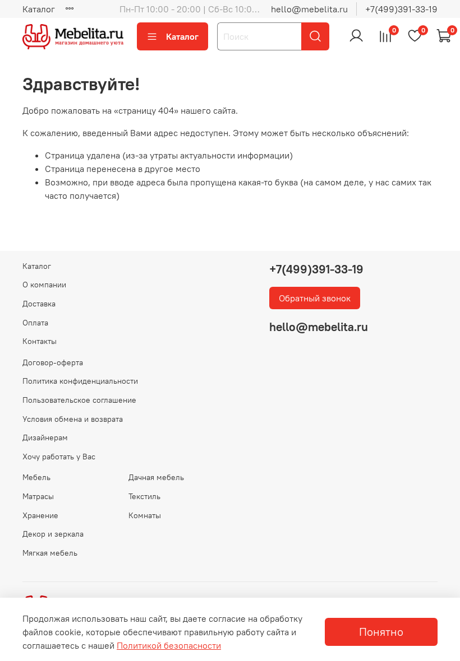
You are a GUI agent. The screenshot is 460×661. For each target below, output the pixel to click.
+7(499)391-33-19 (401, 9)
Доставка (39, 304)
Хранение (40, 515)
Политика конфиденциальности (80, 381)
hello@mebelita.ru (309, 9)
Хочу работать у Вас (58, 456)
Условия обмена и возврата (72, 419)
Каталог (38, 9)
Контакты (39, 341)
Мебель (36, 477)
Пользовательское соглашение (79, 400)
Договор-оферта (52, 362)
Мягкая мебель (49, 553)
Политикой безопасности (169, 645)
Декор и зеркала (53, 534)
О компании (44, 285)
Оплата (35, 323)
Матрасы (38, 496)
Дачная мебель (156, 477)
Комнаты (144, 515)
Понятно (381, 632)
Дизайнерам (45, 437)
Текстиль (144, 496)
